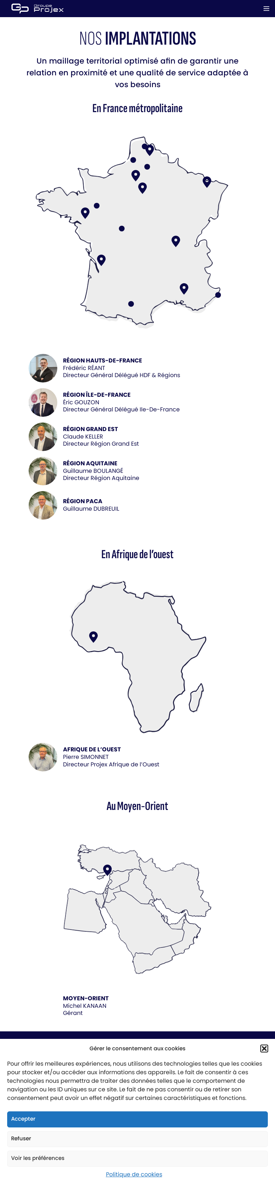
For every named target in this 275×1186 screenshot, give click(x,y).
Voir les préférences (37, 1158)
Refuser (21, 1138)
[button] (264, 1048)
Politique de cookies (134, 1174)
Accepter (23, 1118)
